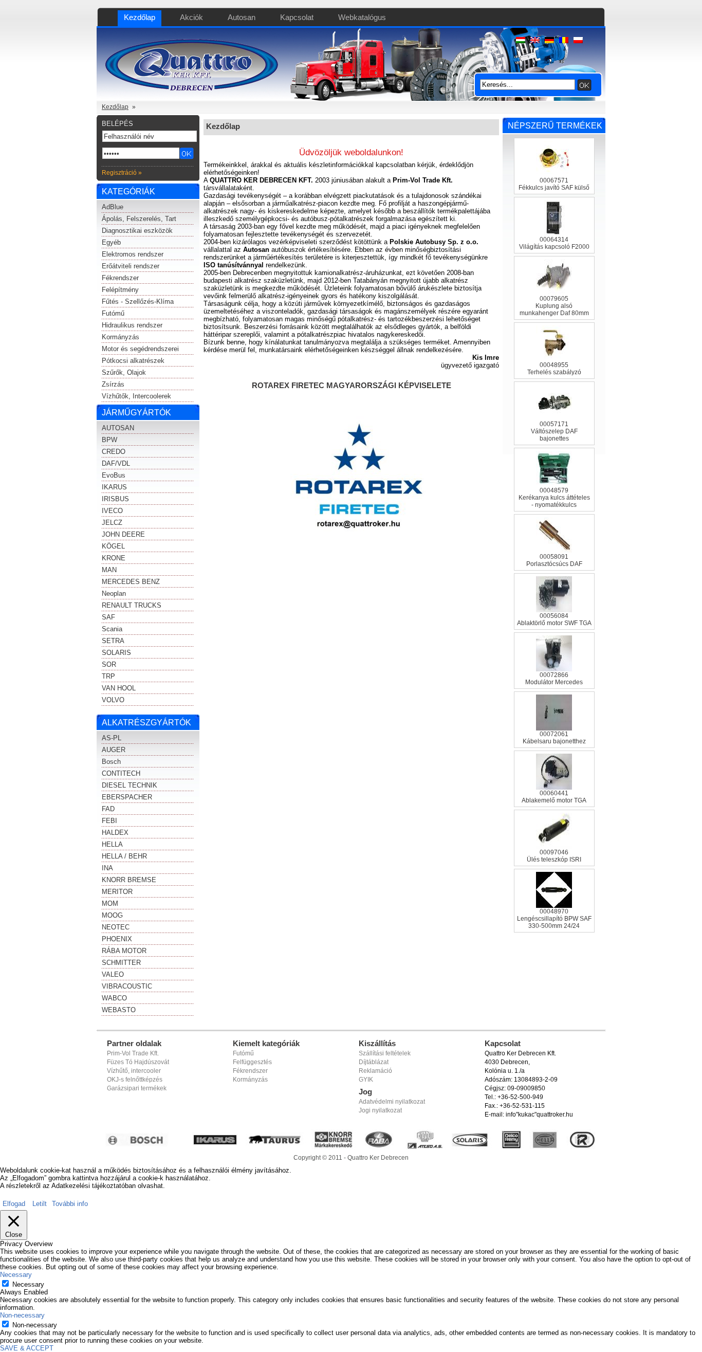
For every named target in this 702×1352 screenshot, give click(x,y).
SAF (108, 617)
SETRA (113, 641)
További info (70, 1204)
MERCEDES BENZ (131, 582)
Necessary (28, 1284)
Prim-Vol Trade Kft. (133, 1053)
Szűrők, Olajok (124, 372)
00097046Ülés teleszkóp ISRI (554, 856)
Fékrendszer (120, 278)
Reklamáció (375, 1070)
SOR (109, 664)
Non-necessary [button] (22, 1315)
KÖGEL (113, 546)
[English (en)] (535, 41)
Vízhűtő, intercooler (134, 1070)
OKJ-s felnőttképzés (134, 1079)
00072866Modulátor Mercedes (554, 678)
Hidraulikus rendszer (132, 325)
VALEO (113, 974)
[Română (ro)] (563, 41)
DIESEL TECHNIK (129, 785)
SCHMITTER (121, 962)
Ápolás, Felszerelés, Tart (139, 219)
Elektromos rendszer (132, 254)
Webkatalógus (362, 17)
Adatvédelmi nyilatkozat (392, 1101)
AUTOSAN (118, 428)
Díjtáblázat (374, 1062)
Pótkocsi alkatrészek (133, 360)
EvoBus (113, 475)
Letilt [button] (39, 1204)
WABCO (114, 998)
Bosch (111, 761)
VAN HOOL (119, 688)
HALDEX (115, 832)
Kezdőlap (139, 17)
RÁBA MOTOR (124, 951)
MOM (110, 903)
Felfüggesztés (252, 1062)
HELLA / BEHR (124, 856)
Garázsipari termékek (137, 1088)
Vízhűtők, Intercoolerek (136, 396)
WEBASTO (119, 1010)
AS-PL (111, 738)
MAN (109, 570)
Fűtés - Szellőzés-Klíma (138, 301)
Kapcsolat (296, 17)
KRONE (113, 558)
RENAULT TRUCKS (131, 605)
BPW (109, 440)
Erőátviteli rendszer (130, 266)
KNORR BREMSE (129, 880)
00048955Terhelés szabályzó (554, 368)
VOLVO (113, 700)
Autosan (241, 17)
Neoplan (114, 593)
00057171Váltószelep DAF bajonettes (554, 431)
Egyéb (111, 242)
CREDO (113, 451)
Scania (112, 629)
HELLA (112, 844)
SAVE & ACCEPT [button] (26, 1348)
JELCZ (112, 522)
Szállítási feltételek (385, 1053)
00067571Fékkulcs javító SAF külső (554, 184)
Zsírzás (113, 384)
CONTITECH (121, 773)
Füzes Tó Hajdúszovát (138, 1062)
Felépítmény (120, 290)
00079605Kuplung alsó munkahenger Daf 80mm (554, 306)
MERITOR (117, 892)
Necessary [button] (16, 1274)
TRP (108, 676)
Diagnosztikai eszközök (137, 230)
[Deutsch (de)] (549, 41)
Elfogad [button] (14, 1204)
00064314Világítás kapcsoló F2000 (554, 243)
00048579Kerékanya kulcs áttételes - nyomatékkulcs (554, 497)
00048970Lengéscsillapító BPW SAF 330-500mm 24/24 (554, 918)
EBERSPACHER (127, 797)
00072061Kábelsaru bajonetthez (554, 737)
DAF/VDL (116, 463)
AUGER (113, 750)
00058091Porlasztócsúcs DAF (554, 560)
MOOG (112, 915)
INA (107, 868)
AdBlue (112, 207)
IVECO (112, 511)
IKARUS (114, 487)
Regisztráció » (122, 172)
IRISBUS (115, 499)
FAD (108, 809)
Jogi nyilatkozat (380, 1110)
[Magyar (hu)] (520, 41)
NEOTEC (116, 927)
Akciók (191, 17)
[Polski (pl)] (578, 41)
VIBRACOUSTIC (127, 986)
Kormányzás (120, 337)
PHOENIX (117, 939)
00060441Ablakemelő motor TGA (554, 797)
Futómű (113, 313)
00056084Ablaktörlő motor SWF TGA (554, 619)
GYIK (366, 1079)
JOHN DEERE (123, 534)
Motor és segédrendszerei (140, 349)
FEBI (109, 821)
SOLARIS (116, 652)
